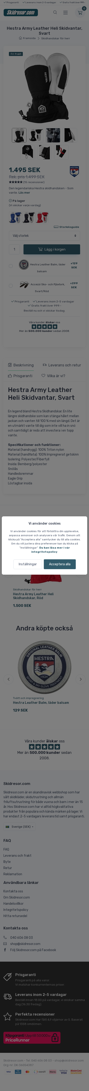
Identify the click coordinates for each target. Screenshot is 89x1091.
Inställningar (28, 564)
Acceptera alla (60, 564)
